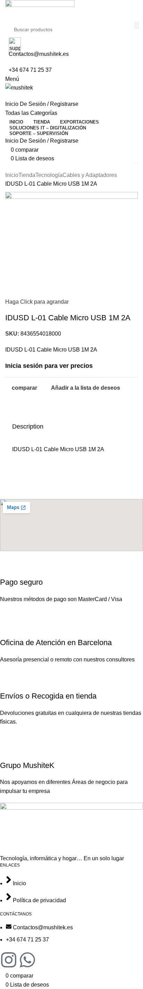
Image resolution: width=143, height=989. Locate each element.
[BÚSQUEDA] (136, 25)
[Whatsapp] (27, 961)
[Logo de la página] (71, 11)
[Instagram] (8, 961)
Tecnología (48, 175)
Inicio (11, 175)
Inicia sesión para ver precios (49, 365)
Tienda (26, 175)
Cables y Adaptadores (89, 175)
